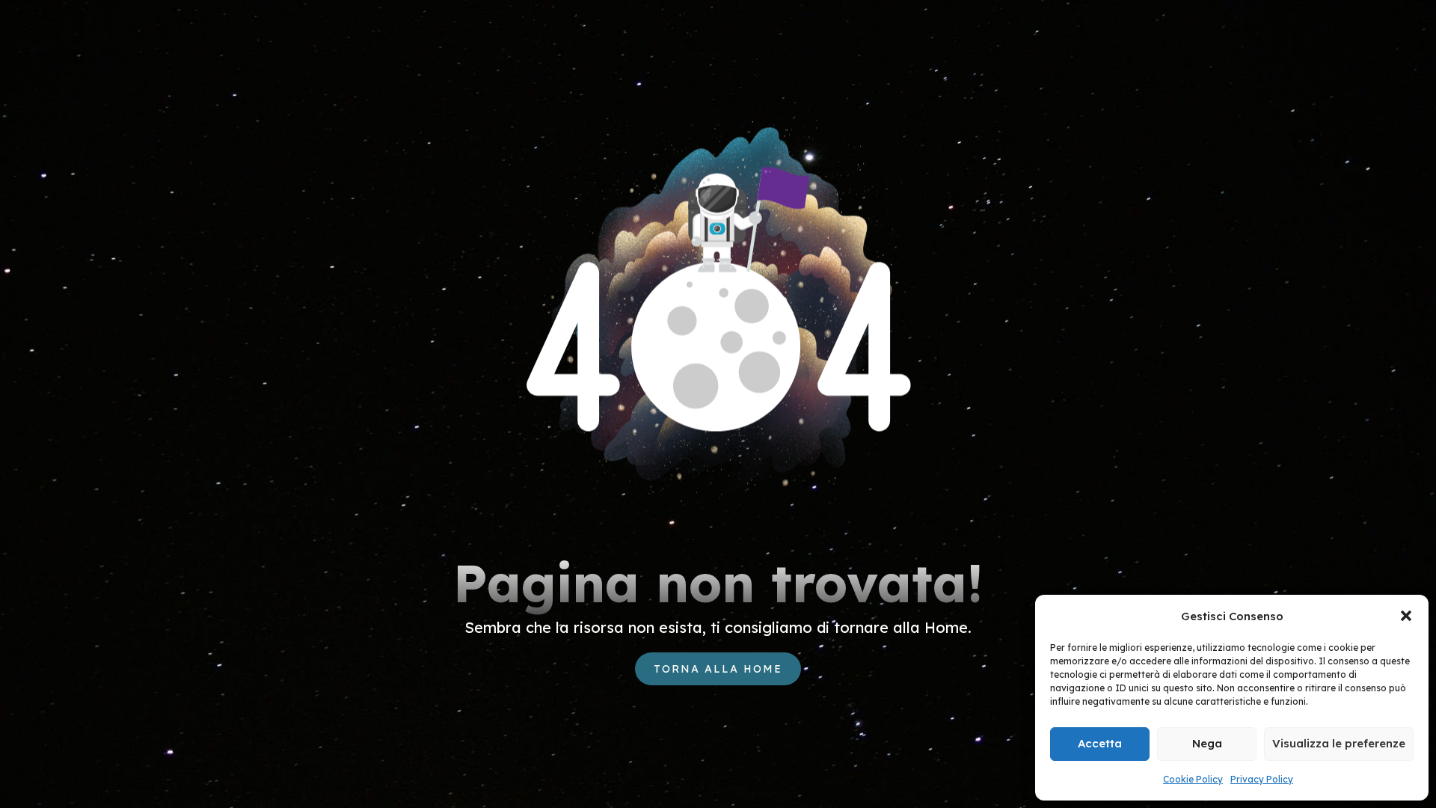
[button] (1406, 615)
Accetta (1100, 743)
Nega (1207, 743)
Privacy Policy (1261, 779)
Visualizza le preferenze (1338, 743)
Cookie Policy (1193, 779)
